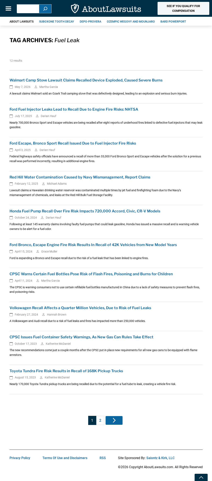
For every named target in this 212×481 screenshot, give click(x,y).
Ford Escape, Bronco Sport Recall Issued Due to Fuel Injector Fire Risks (73, 143)
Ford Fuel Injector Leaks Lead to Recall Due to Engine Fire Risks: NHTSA (74, 109)
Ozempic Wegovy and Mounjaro (131, 21)
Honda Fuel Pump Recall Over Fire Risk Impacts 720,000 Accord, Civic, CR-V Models (85, 211)
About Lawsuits (22, 21)
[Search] (45, 8)
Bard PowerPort (173, 21)
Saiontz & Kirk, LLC (160, 458)
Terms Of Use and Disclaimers (64, 458)
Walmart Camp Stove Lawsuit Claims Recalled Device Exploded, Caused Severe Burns (86, 80)
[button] (183, 8)
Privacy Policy (20, 458)
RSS (103, 458)
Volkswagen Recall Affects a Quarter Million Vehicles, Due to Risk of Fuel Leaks (80, 308)
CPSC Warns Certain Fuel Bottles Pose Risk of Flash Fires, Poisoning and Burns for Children (91, 274)
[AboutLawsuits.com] (106, 8)
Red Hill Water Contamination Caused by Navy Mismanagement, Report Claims (80, 177)
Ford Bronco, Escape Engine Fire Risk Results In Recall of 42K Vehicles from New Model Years (93, 245)
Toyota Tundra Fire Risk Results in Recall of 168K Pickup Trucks (66, 371)
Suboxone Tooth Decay (56, 21)
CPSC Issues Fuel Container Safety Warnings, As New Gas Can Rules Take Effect (81, 337)
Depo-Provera (90, 21)
